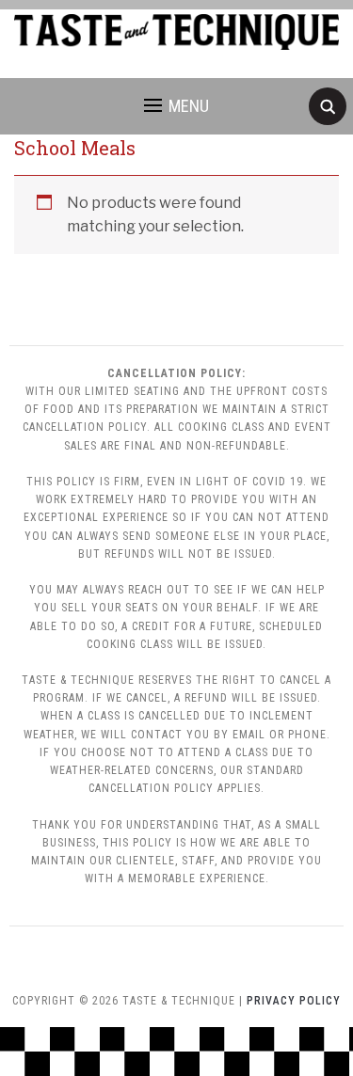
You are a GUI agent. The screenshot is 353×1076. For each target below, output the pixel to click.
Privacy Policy (294, 1000)
